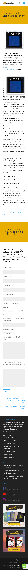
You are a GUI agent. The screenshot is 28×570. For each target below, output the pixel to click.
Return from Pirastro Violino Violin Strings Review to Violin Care (15, 400)
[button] (24, 565)
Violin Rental (8, 455)
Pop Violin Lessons (10, 452)
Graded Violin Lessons (11, 443)
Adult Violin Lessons (10, 440)
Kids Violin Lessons (10, 437)
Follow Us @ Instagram (13, 500)
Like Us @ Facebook (12, 489)
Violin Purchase (9, 458)
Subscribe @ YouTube (13, 495)
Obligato (13, 69)
